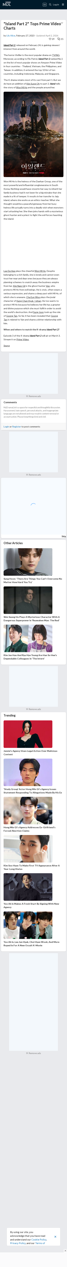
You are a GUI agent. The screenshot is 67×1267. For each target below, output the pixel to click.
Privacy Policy (18, 1243)
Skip (64, 536)
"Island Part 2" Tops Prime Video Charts (32, 25)
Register (16, 426)
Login (6, 426)
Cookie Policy (38, 1239)
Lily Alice (11, 35)
